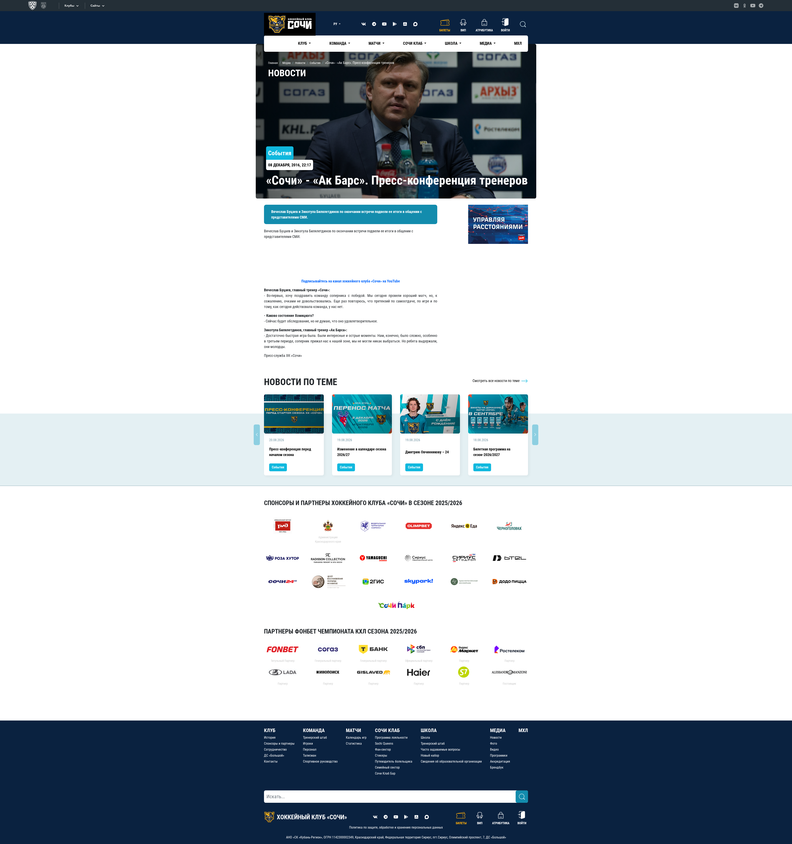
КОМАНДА (314, 730)
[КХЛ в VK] (736, 5)
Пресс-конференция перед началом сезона (290, 452)
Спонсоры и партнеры (279, 743)
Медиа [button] (486, 43)
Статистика (354, 743)
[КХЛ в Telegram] (761, 5)
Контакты (271, 761)
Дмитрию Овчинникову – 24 (427, 452)
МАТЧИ (353, 730)
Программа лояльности (391, 737)
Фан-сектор (383, 749)
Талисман (309, 755)
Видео (494, 749)
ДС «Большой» (274, 755)
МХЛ (518, 43)
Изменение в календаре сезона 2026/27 (361, 452)
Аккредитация (500, 761)
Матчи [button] (375, 43)
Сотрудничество (275, 749)
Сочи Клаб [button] (413, 43)
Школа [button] (451, 43)
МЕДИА (498, 730)
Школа (425, 737)
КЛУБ (269, 730)
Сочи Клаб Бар (385, 773)
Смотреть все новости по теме (496, 381)
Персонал (309, 749)
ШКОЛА (429, 730)
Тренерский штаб (315, 737)
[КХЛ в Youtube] (753, 5)
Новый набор (430, 755)
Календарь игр (356, 737)
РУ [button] (336, 24)
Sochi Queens (384, 743)
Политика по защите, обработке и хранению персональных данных (396, 827)
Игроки (308, 743)
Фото (493, 743)
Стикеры (381, 755)
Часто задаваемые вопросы (440, 749)
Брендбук (496, 767)
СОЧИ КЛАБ (387, 730)
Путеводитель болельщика (393, 761)
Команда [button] (338, 43)
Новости (496, 737)
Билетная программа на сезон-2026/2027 (491, 452)
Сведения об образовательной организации (451, 761)
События (278, 467)
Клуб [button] (303, 43)
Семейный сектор (387, 767)
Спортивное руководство (320, 761)
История (270, 737)
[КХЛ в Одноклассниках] (744, 5)
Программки (498, 755)
